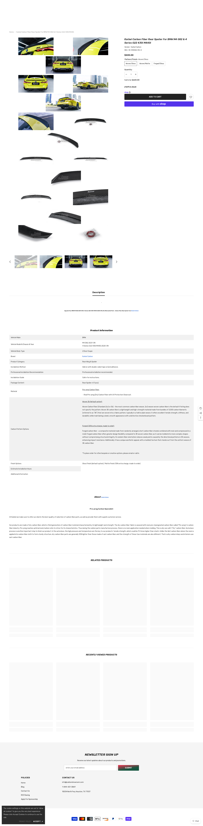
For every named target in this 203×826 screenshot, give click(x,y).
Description (98, 292)
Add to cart (155, 97)
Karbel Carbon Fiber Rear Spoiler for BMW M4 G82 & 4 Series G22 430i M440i (155, 41)
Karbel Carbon (136, 47)
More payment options (159, 108)
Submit (128, 768)
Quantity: (128, 70)
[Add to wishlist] (191, 97)
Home (11, 32)
